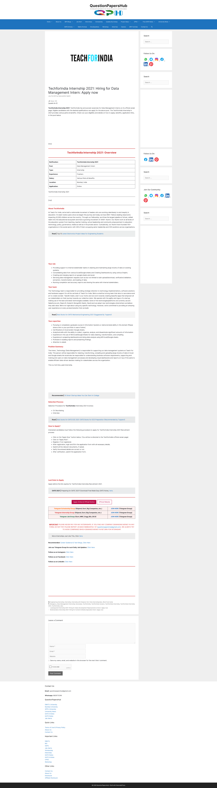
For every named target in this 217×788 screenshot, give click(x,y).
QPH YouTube (133, 27)
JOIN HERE (115, 508)
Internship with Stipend (79, 602)
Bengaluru (53, 604)
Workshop (105, 27)
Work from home (108, 602)
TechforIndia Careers (98, 604)
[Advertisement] (91, 131)
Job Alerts (48, 718)
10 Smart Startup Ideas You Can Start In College (82, 395)
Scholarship (99, 22)
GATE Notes (49, 716)
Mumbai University (51, 707)
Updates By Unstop (111, 22)
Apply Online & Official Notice (84, 502)
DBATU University (51, 704)
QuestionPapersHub (108, 5)
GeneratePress (120, 785)
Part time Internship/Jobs (94, 602)
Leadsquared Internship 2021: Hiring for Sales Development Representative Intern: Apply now (79, 608)
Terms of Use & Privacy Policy (55, 727)
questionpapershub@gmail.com (109, 527)
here (111, 491)
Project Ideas (125, 22)
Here (81, 536)
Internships (88, 22)
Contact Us (144, 27)
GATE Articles (68, 27)
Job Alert (79, 22)
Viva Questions (94, 27)
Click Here (91, 547)
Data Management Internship (66, 604)
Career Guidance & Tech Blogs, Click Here (75, 543)
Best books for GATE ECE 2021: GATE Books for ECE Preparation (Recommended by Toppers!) (91, 419)
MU (46, 743)
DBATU (47, 741)
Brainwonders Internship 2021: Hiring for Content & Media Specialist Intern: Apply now (76, 610)
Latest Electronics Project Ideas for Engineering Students (82, 234)
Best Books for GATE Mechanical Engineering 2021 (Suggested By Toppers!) (84, 315)
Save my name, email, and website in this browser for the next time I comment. (78, 660)
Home (49, 22)
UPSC (136, 22)
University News (163, 22)
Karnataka (79, 604)
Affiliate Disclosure (51, 778)
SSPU (47, 746)
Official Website (104, 502)
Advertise (115, 27)
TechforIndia (87, 604)
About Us (58, 22)
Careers (123, 27)
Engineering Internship (57, 602)
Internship (68, 602)
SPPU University (50, 709)
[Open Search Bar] (151, 26)
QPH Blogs (68, 22)
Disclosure (48, 775)
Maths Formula (82, 27)
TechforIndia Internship (112, 604)
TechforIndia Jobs (57, 606)
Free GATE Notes (148, 22)
